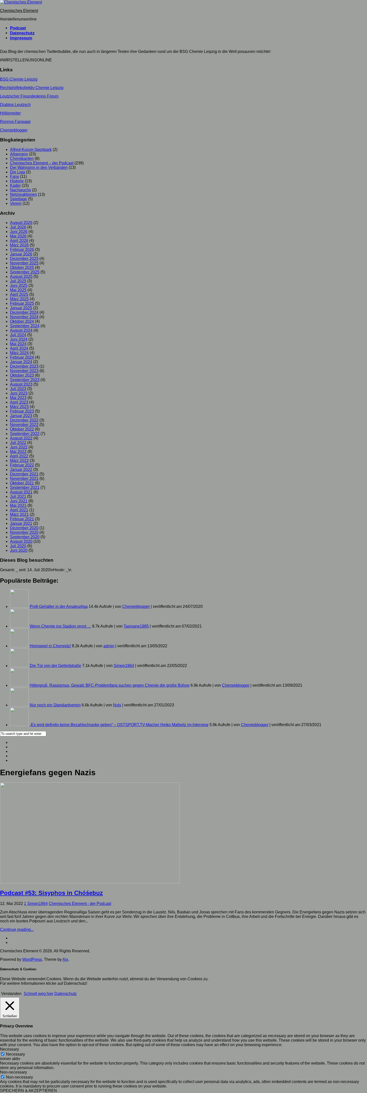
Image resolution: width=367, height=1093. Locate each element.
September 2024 (24, 326)
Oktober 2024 (22, 321)
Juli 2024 (18, 335)
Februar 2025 (22, 303)
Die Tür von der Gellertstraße (55, 665)
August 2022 (21, 438)
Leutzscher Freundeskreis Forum (29, 96)
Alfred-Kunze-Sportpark (31, 149)
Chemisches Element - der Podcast (80, 903)
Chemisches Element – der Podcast (41, 163)
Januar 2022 (21, 469)
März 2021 (19, 514)
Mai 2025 (18, 290)
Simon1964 (124, 665)
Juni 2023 (18, 393)
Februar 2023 (22, 411)
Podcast (18, 28)
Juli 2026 (18, 227)
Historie (17, 181)
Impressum (21, 38)
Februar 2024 (22, 357)
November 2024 (24, 317)
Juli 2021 (18, 496)
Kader (15, 185)
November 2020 (24, 532)
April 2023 (19, 402)
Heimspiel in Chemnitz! (50, 646)
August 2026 (21, 222)
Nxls (117, 705)
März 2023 (19, 407)
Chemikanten (22, 158)
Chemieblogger (13, 130)
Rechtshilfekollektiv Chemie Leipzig (31, 88)
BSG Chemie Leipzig (18, 79)
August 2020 (21, 541)
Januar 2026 (21, 254)
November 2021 (24, 478)
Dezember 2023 (24, 366)
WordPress (32, 959)
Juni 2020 (18, 550)
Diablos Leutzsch (15, 105)
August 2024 (21, 330)
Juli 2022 (18, 442)
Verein (15, 203)
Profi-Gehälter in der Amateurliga (59, 606)
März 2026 (19, 245)
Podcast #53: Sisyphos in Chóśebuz (51, 892)
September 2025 (24, 272)
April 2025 (19, 294)
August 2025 (21, 276)
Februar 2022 (22, 465)
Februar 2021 (22, 519)
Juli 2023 (18, 389)
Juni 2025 (18, 285)
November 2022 (24, 425)
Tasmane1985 (136, 626)
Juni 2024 (18, 339)
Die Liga (17, 172)
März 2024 (19, 353)
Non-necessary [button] (13, 1072)
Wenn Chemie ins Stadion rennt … (60, 626)
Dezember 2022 (24, 420)
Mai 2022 (18, 451)
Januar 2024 (21, 362)
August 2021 (21, 492)
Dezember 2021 (24, 474)
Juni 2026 (18, 231)
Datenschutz (22, 33)
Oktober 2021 (22, 483)
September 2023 (24, 380)
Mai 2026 (18, 236)
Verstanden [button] (11, 993)
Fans (14, 176)
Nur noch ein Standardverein (55, 705)
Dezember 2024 (24, 312)
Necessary (15, 1054)
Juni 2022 (18, 447)
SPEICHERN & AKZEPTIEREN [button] (28, 1091)
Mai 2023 (18, 398)
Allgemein (19, 154)
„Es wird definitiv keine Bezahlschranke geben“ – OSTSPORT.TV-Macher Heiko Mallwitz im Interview (119, 725)
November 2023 (24, 371)
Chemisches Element (19, 10)
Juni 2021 (18, 501)
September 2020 (24, 537)
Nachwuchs (20, 190)
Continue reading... (17, 929)
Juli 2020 (18, 546)
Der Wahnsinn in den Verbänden (39, 167)
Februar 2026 (22, 249)
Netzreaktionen (23, 194)
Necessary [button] (9, 1049)
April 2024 (19, 348)
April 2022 (19, 456)
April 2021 (19, 510)
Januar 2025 (21, 308)
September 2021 (24, 487)
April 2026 (19, 240)
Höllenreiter (10, 113)
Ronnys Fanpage (15, 121)
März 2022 (19, 460)
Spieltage (18, 199)
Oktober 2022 (22, 429)
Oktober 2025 (22, 267)
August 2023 (21, 384)
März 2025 (19, 299)
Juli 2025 (18, 281)
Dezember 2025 (24, 258)
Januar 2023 (21, 416)
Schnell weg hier (38, 993)
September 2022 (24, 434)
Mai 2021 (18, 505)
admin (108, 646)
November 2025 (24, 263)
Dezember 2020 (24, 528)
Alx (65, 959)
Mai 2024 (18, 344)
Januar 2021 (21, 523)
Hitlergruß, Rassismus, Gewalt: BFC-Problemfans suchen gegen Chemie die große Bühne (109, 685)
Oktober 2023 (22, 375)
